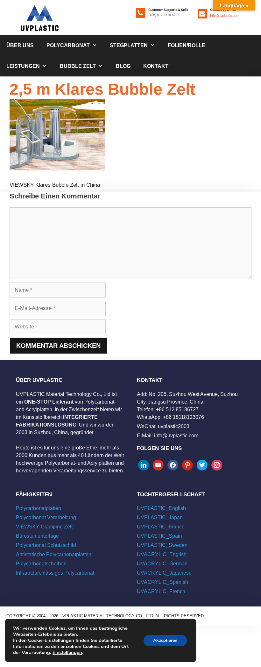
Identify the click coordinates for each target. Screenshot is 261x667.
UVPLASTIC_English (161, 508)
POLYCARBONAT (68, 45)
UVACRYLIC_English (162, 554)
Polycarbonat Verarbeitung (46, 517)
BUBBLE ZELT (78, 66)
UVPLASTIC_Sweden (162, 545)
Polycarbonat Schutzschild (46, 545)
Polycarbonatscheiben (41, 563)
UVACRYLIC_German (162, 563)
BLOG (123, 66)
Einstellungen (67, 652)
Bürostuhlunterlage (37, 536)
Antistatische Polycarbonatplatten (53, 554)
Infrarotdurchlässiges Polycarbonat (55, 573)
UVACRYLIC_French (161, 591)
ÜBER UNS (20, 45)
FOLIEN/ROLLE (186, 45)
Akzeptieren (165, 640)
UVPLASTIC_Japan (160, 517)
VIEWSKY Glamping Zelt (44, 526)
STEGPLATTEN (129, 45)
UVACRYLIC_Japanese (164, 573)
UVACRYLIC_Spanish (162, 582)
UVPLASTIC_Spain (159, 536)
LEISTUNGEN (23, 66)
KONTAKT (155, 66)
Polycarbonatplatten (38, 508)
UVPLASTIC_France (161, 526)
